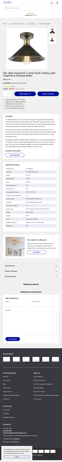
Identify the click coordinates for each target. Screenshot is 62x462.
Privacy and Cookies (39, 391)
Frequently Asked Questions (11, 395)
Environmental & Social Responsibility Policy (46, 395)
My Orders (6, 413)
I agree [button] (17, 457)
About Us (5, 376)
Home (5, 24)
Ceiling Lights (31, 24)
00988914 (17, 439)
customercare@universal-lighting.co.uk (14, 433)
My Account (6, 410)
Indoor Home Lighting (17, 24)
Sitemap (40, 455)
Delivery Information (39, 380)
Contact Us (6, 399)
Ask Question (12, 339)
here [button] (23, 453)
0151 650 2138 (7, 430)
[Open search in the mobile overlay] (31, 8)
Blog (4, 384)
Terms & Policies (38, 376)
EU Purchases (37, 399)
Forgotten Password (9, 417)
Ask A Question (15, 155)
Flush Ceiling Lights (44, 24)
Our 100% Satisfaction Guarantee (43, 384)
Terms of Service (38, 457)
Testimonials (6, 388)
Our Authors (6, 380)
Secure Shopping (38, 388)
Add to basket (23, 94)
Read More (36, 252)
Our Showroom (7, 391)
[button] (31, 87)
